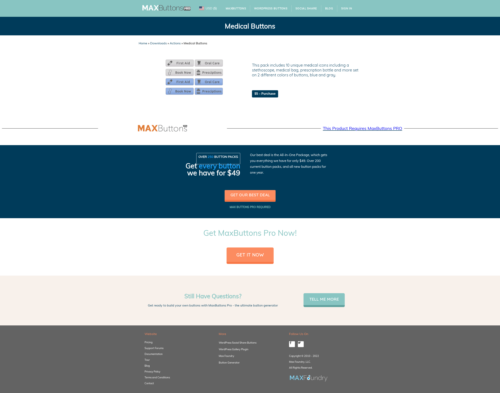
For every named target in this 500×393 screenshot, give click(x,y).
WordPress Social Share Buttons (237, 342)
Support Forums (154, 348)
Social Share (306, 8)
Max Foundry (226, 355)
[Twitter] (301, 344)
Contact (149, 383)
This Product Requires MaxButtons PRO (362, 128)
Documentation (154, 353)
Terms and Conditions (157, 377)
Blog (329, 8)
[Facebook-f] (292, 344)
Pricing (149, 342)
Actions (175, 43)
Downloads (158, 43)
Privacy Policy (152, 371)
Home (143, 43)
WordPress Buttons (271, 8)
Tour (147, 359)
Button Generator (229, 362)
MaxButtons (236, 8)
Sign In (346, 8)
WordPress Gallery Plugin (233, 349)
